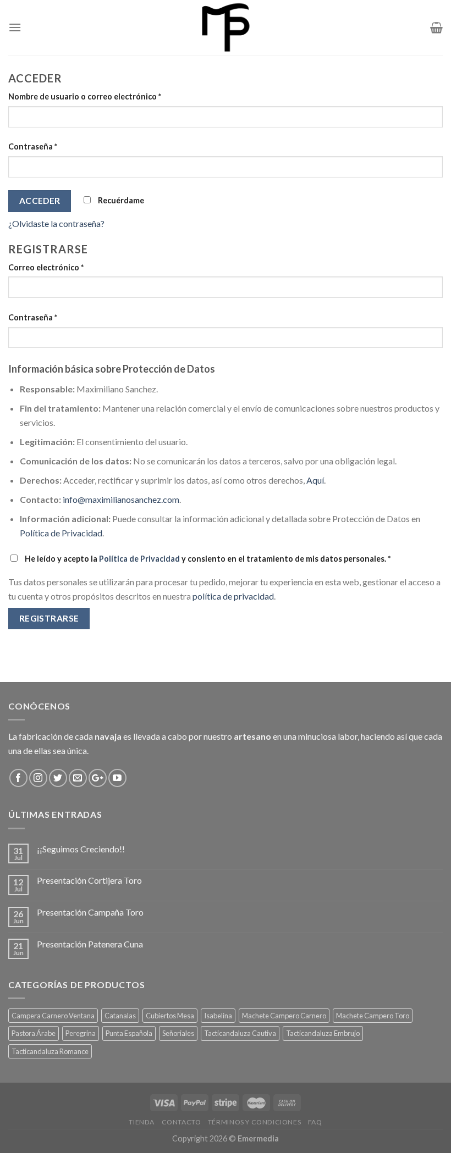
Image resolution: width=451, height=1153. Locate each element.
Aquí (315, 480)
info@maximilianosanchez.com (121, 499)
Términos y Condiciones (254, 1122)
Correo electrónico (46, 267)
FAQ (315, 1122)
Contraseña (32, 146)
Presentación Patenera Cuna (90, 944)
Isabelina (218, 1015)
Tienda (142, 1122)
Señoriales (178, 1033)
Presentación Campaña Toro (90, 912)
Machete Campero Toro (372, 1015)
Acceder (40, 201)
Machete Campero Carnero (284, 1015)
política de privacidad (233, 596)
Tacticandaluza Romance (50, 1051)
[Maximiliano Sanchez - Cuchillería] (225, 27)
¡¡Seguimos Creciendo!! (81, 849)
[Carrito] (436, 27)
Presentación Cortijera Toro (89, 880)
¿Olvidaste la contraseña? (56, 223)
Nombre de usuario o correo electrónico (84, 96)
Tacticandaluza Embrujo (323, 1033)
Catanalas (120, 1015)
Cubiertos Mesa (170, 1015)
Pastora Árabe (34, 1033)
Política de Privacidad (61, 533)
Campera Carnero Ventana (53, 1015)
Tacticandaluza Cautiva (240, 1033)
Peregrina (80, 1033)
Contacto (181, 1122)
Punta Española (129, 1033)
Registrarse (49, 618)
